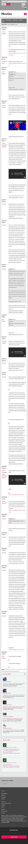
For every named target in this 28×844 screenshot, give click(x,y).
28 (13, 671)
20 (2, 671)
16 (21, 669)
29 (14, 671)
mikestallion (10, 728)
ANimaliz (9, 704)
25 (9, 671)
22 (5, 671)
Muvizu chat (6, 740)
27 (11, 671)
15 (20, 669)
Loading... (5, 783)
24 (7, 671)
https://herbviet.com (7, 764)
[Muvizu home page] (6, 13)
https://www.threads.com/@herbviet (11, 749)
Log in (3, 4)
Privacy (3, 809)
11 (14, 669)
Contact (3, 795)
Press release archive (6, 803)
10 (13, 669)
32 (18, 671)
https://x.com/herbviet (8, 752)
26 (10, 671)
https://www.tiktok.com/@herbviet (10, 750)
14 (18, 669)
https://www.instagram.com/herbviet (11, 767)
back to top (14, 837)
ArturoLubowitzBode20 (12, 747)
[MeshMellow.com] (14, 830)
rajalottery (11, 716)
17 (22, 669)
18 (24, 669)
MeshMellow (4, 793)
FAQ (3, 21)
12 (16, 669)
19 (25, 669)
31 (17, 671)
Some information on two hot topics (11, 730)
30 (15, 671)
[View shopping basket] (25, 8)
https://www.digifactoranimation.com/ (16, 195)
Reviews (3, 805)
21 (3, 671)
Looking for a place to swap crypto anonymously (14, 683)
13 (17, 669)
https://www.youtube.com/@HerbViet (11, 753)
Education (3, 797)
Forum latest (7, 674)
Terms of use (4, 811)
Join (8, 4)
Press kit (3, 801)
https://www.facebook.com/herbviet (11, 765)
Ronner (9, 693)
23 (6, 671)
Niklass (9, 681)
